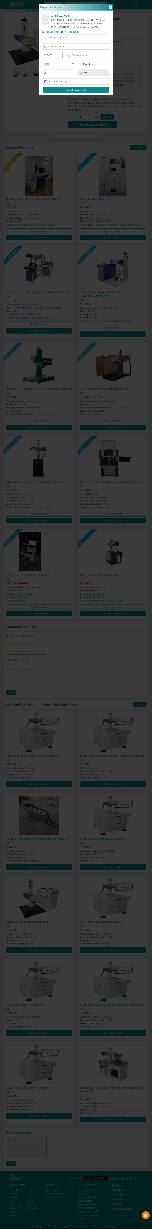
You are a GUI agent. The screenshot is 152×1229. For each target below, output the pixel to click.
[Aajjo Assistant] (146, 1215)
